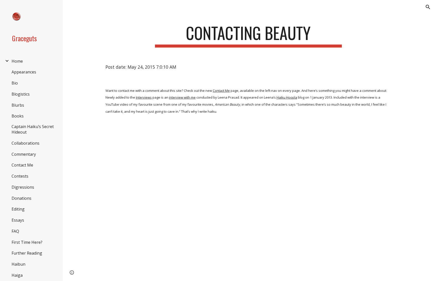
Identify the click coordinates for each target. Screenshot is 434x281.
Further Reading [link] (27, 253)
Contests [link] (20, 176)
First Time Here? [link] (27, 242)
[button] (428, 7)
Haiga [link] (17, 275)
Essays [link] (18, 220)
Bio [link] (15, 83)
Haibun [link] (18, 264)
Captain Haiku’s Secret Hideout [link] (33, 129)
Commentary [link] (24, 154)
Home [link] (17, 61)
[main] (248, 35)
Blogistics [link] (21, 94)
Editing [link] (18, 209)
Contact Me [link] (22, 165)
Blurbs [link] (18, 105)
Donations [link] (21, 198)
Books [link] (18, 116)
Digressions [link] (23, 187)
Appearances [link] (24, 72)
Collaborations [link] (25, 143)
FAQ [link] (15, 231)
